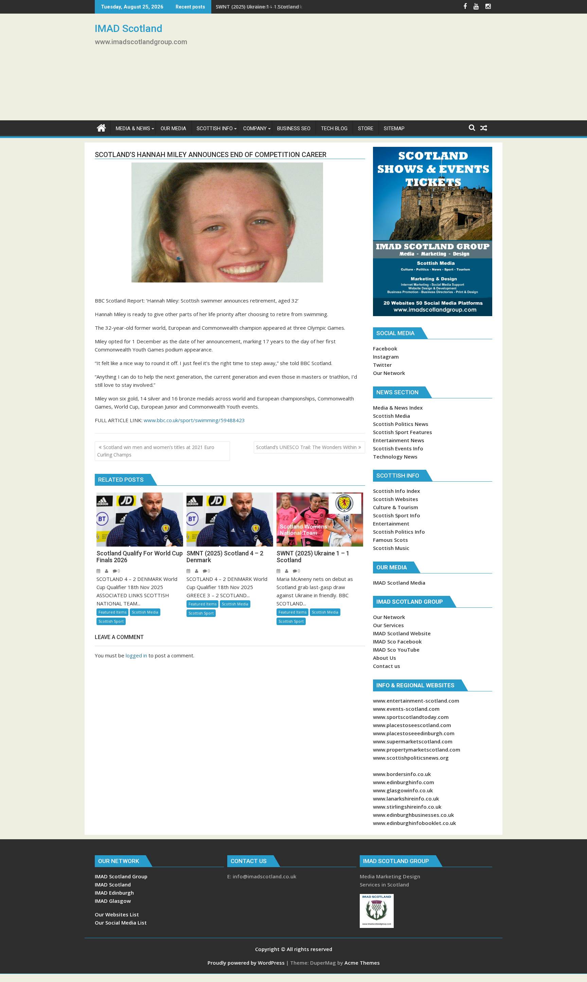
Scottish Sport (111, 621)
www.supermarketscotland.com (412, 741)
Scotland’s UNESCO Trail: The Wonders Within (306, 447)
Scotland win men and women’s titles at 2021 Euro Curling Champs (155, 451)
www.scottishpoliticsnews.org (411, 757)
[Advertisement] (357, 69)
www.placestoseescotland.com (412, 725)
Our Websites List (117, 914)
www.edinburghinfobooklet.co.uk (414, 823)
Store (365, 128)
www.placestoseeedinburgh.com (414, 733)
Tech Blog (334, 128)
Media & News (133, 128)
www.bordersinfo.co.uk (402, 774)
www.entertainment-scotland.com (416, 700)
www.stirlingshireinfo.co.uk (407, 806)
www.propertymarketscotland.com (416, 749)
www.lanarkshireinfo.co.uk (406, 798)
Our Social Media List (121, 922)
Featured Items (112, 612)
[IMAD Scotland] (101, 127)
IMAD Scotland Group (121, 876)
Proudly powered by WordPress (246, 962)
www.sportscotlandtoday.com (411, 716)
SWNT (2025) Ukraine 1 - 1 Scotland (257, 6)
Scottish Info (215, 128)
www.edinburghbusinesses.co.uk (413, 814)
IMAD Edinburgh (114, 892)
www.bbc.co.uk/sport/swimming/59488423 (194, 420)
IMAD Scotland (128, 28)
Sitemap (394, 128)
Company (255, 128)
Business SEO (293, 128)
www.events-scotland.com (406, 708)
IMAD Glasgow (113, 900)
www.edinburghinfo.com (403, 782)
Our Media (173, 128)
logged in (136, 655)
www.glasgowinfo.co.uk (403, 790)
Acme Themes (362, 962)
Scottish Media (145, 612)
